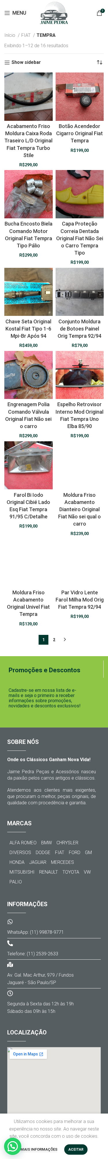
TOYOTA (70, 872)
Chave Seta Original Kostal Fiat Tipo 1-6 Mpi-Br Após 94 (28, 328)
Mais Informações (38, 1149)
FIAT (26, 35)
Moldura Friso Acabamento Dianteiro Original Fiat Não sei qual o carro (79, 509)
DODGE (43, 852)
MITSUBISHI (22, 872)
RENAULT (48, 872)
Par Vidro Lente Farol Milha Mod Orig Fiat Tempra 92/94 (80, 599)
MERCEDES (62, 862)
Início (10, 35)
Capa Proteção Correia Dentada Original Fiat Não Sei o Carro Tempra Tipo (79, 238)
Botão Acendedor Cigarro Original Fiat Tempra (79, 133)
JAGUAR (37, 862)
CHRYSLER (67, 842)
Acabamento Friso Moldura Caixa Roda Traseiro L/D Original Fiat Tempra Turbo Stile (28, 140)
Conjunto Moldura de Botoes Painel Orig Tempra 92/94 (79, 328)
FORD (74, 852)
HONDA (17, 862)
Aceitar (76, 1149)
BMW (46, 842)
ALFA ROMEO (23, 842)
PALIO (16, 882)
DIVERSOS (20, 852)
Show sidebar (26, 62)
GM (88, 852)
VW (87, 872)
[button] (12, 1146)
